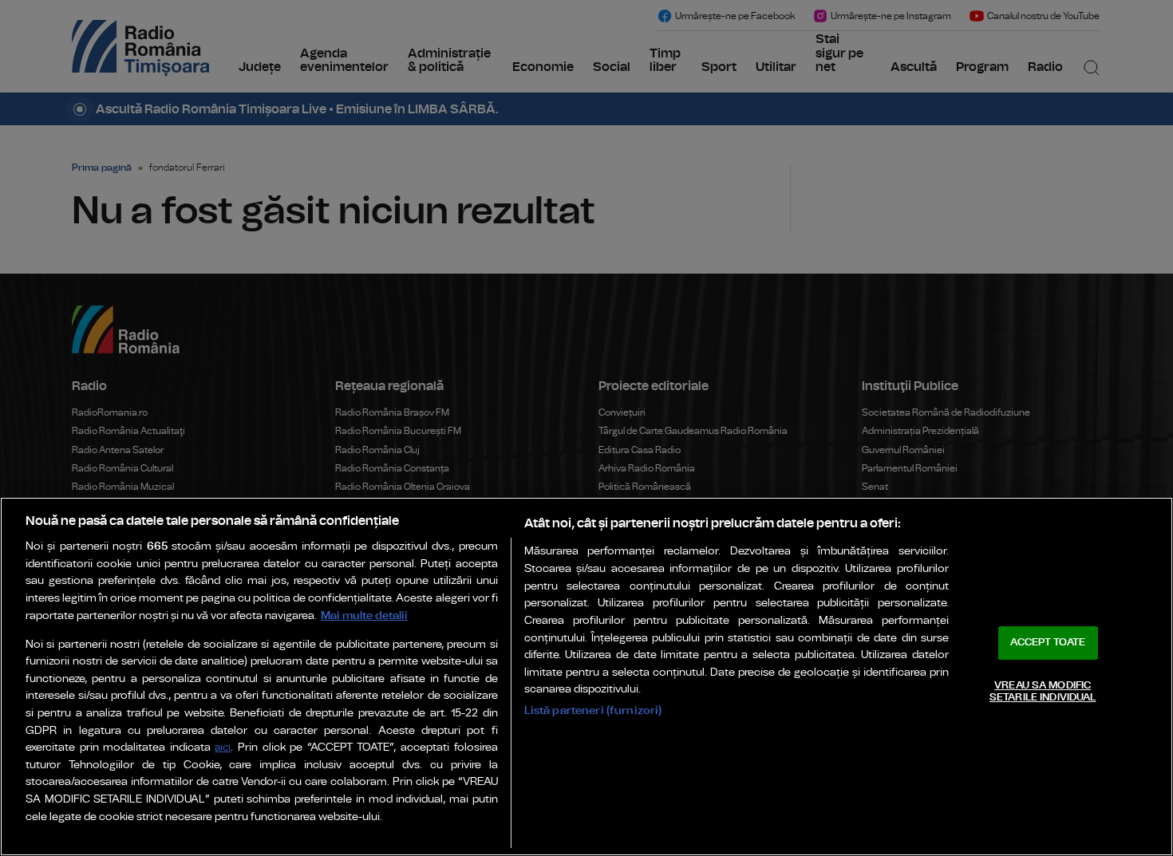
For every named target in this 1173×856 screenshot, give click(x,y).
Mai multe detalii (364, 615)
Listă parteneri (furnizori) (593, 710)
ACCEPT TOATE (1047, 642)
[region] (586, 676)
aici (223, 748)
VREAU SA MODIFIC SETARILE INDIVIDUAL (1042, 692)
